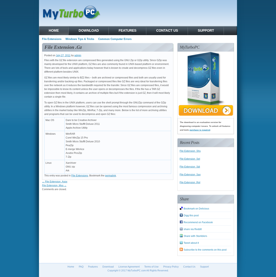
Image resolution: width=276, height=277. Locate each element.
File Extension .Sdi (190, 166)
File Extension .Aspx (54, 181)
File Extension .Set (190, 158)
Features (127, 30)
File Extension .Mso (54, 185)
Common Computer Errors (115, 39)
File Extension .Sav (190, 174)
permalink (110, 175)
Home (54, 30)
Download (89, 30)
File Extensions (51, 39)
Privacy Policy (171, 266)
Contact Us (189, 266)
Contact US (167, 30)
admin (77, 55)
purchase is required (200, 130)
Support (206, 30)
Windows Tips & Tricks (79, 39)
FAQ (81, 266)
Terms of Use (151, 266)
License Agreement (129, 266)
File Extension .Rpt (190, 182)
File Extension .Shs (190, 151)
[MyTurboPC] (206, 116)
